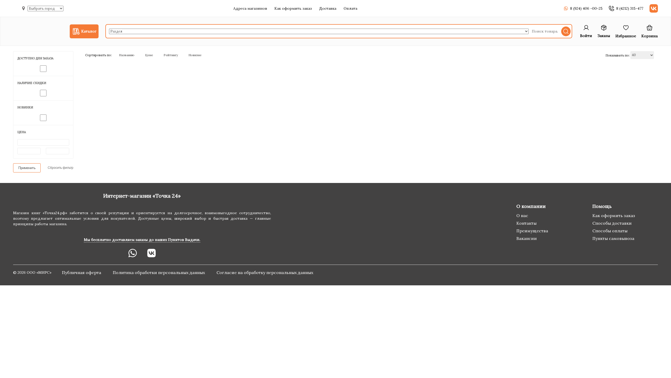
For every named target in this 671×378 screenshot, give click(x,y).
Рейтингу (171, 55)
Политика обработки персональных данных (159, 272)
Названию (126, 55)
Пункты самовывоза (613, 238)
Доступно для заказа (35, 58)
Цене (149, 55)
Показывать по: (617, 55)
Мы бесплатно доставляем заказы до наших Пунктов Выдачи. (142, 239)
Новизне (195, 55)
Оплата (350, 8)
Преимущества (532, 230)
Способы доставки (612, 223)
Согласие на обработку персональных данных (265, 272)
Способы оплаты (609, 230)
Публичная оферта (82, 272)
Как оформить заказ (293, 8)
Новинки (25, 107)
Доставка (327, 8)
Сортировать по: (98, 55)
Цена (21, 132)
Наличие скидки (31, 83)
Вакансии (526, 238)
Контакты (526, 223)
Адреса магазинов (250, 8)
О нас (522, 215)
